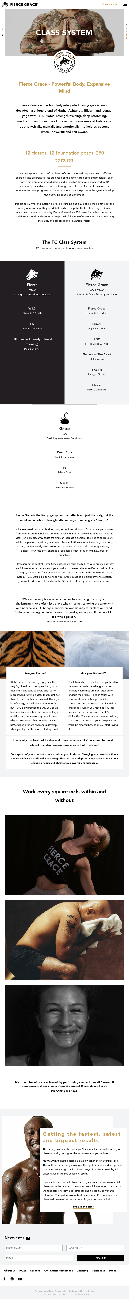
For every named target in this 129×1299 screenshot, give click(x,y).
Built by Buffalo (87, 1291)
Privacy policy (61, 1291)
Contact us (98, 1270)
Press (112, 1270)
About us (10, 1270)
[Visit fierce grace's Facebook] (5, 1279)
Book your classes (83, 1206)
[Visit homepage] (20, 5)
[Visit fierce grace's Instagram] (12, 1279)
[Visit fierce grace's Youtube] (19, 1279)
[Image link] (64, 855)
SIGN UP (100, 1258)
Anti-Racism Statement (58, 1270)
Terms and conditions (44, 1291)
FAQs (22, 1270)
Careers (35, 1270)
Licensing (82, 1270)
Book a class (109, 4)
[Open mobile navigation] (125, 4)
